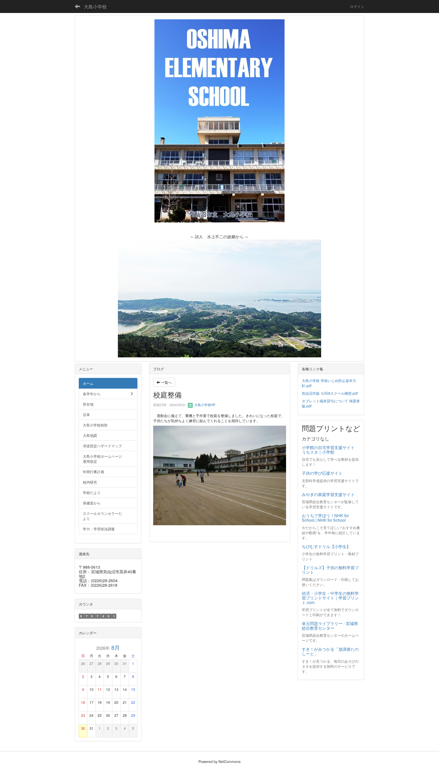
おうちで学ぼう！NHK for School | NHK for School (325, 518)
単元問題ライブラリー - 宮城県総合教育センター (330, 625)
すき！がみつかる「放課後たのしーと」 (330, 651)
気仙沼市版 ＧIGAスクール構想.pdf (330, 393)
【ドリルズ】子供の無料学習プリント (330, 570)
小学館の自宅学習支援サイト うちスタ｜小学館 (330, 449)
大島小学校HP (204, 404)
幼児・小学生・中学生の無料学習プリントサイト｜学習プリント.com (330, 597)
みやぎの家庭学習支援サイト (328, 494)
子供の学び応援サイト (322, 473)
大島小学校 (95, 6)
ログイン (357, 6)
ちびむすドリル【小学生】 (326, 546)
